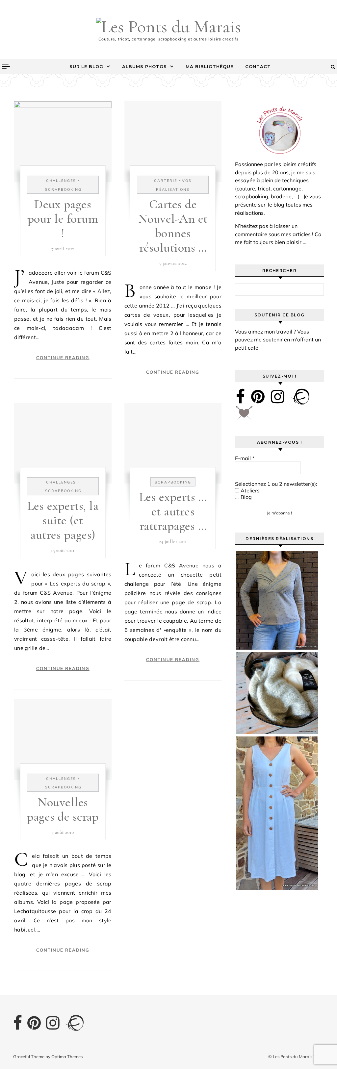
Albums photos (144, 66)
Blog (245, 497)
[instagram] (277, 396)
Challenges (61, 180)
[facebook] (240, 396)
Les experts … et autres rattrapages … (173, 511)
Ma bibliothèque (209, 66)
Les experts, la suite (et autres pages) (63, 520)
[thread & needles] (244, 415)
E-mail (244, 458)
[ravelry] (300, 396)
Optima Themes (67, 1056)
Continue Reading (63, 357)
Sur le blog (86, 66)
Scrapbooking (63, 189)
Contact (258, 66)
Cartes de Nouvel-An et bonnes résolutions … (173, 226)
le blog (276, 204)
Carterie (165, 180)
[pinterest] (258, 396)
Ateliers (249, 490)
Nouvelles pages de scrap (62, 809)
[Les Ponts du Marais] (168, 27)
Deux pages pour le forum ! (63, 219)
